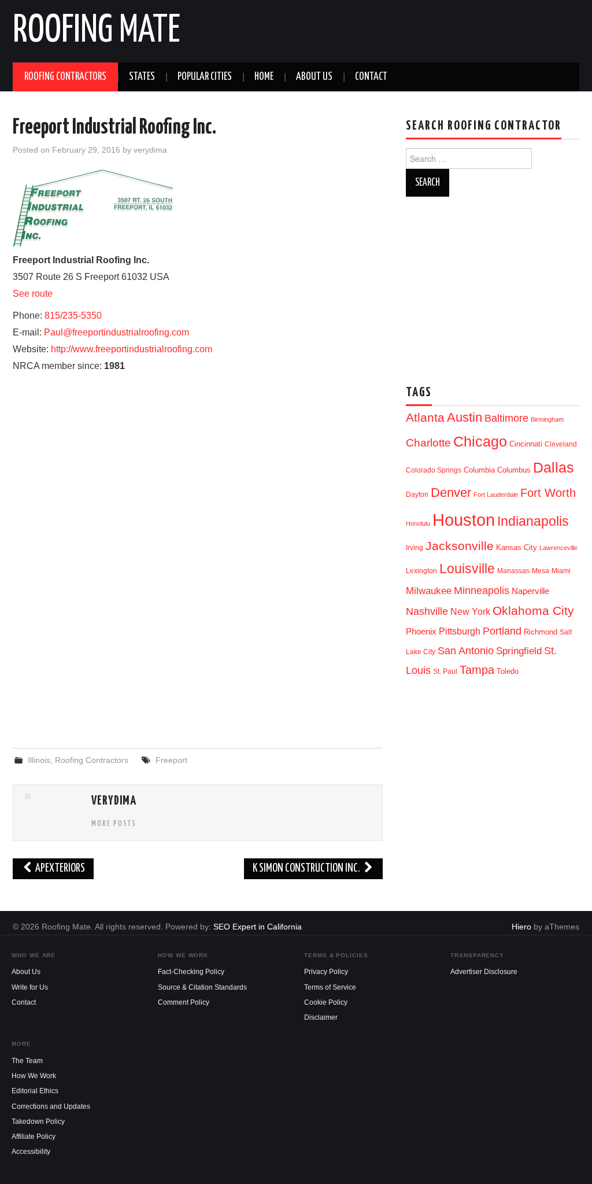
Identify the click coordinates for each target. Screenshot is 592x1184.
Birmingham (547, 419)
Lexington (421, 571)
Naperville (530, 591)
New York (470, 612)
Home (263, 77)
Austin (464, 417)
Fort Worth (548, 492)
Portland (502, 631)
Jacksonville (460, 545)
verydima (150, 149)
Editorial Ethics (35, 1091)
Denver (451, 492)
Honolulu (418, 523)
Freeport (171, 760)
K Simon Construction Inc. (307, 868)
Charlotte (428, 443)
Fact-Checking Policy (191, 972)
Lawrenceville (558, 547)
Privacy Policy (326, 972)
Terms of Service (330, 987)
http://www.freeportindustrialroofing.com (131, 349)
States (142, 77)
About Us (314, 77)
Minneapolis (481, 590)
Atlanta (425, 418)
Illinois (39, 760)
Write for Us (30, 987)
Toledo (508, 671)
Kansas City (516, 547)
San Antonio (466, 650)
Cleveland (561, 444)
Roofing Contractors (65, 77)
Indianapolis (533, 521)
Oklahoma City (533, 610)
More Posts (113, 824)
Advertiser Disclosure (483, 972)
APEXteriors (59, 868)
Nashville (427, 611)
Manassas (513, 571)
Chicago (480, 441)
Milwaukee (429, 590)
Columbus (514, 470)
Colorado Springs (433, 470)
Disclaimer (321, 1017)
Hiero (521, 926)
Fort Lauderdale (495, 494)
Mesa (540, 571)
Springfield (519, 651)
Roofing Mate (96, 31)
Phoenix (421, 631)
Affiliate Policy (34, 1137)
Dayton (417, 494)
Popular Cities (204, 77)
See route (33, 293)
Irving (414, 548)
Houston (463, 519)
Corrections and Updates (51, 1106)
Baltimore (506, 418)
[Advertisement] (198, 645)
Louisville (467, 568)
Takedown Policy (38, 1121)
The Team (27, 1061)
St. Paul (445, 671)
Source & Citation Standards (202, 987)
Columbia (479, 470)
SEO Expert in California (257, 926)
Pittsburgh (459, 631)
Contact (371, 77)
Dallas (553, 467)
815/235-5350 (73, 315)
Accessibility (31, 1152)
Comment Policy (183, 1002)
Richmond (540, 632)
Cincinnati (525, 444)
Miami (561, 571)
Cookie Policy (325, 1002)
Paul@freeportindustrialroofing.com (116, 332)
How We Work (34, 1076)
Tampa (477, 669)
